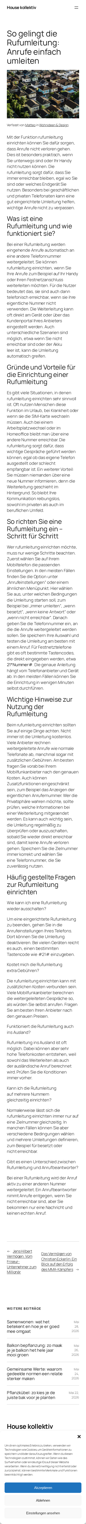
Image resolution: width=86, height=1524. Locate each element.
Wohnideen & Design (53, 125)
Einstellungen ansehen (43, 1513)
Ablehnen (43, 1500)
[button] (79, 1436)
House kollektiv (21, 7)
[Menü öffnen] (76, 7)
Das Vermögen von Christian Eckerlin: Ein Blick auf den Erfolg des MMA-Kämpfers (59, 1261)
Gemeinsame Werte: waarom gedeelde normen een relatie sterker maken (35, 1374)
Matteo (30, 125)
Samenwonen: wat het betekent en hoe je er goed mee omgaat (33, 1326)
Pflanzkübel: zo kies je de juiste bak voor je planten (31, 1395)
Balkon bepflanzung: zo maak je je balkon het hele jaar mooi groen (34, 1350)
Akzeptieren (43, 1488)
